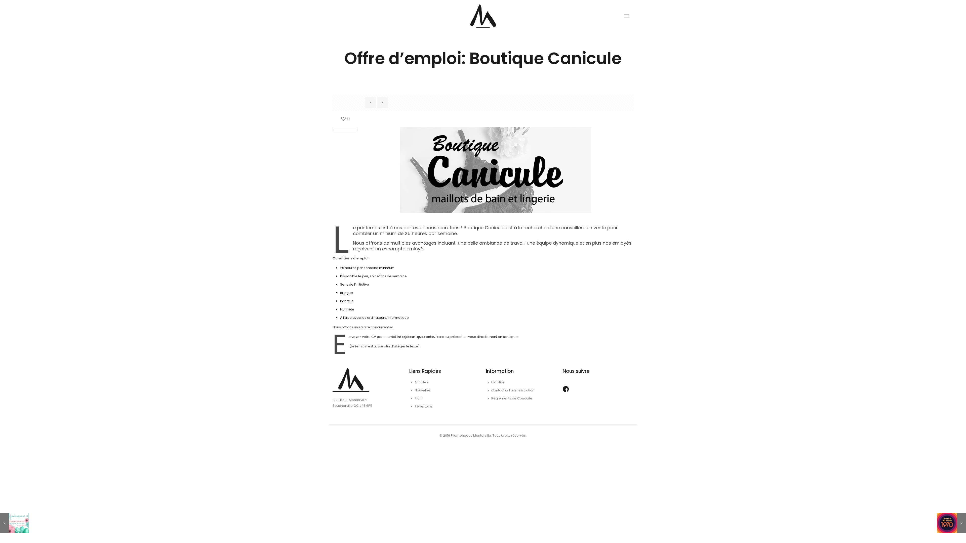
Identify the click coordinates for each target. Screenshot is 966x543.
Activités (421, 382)
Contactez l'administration (512, 390)
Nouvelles (423, 390)
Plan (418, 398)
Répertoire (423, 406)
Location (498, 382)
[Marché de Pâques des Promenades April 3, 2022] (14, 523)
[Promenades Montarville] (483, 16)
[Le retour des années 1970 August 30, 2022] (951, 523)
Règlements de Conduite (511, 398)
